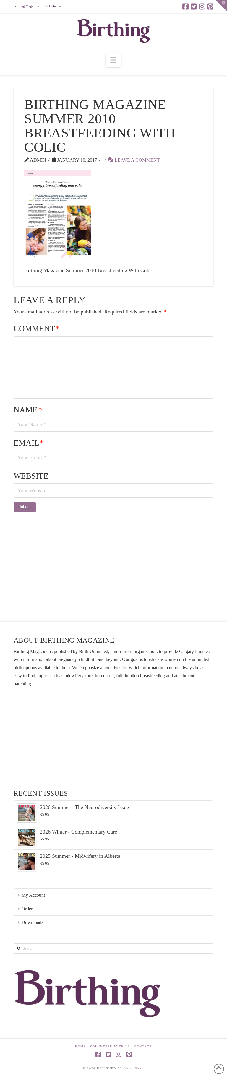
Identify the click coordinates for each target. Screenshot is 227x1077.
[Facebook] (185, 6)
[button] (113, 60)
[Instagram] (202, 6)
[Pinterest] (210, 6)
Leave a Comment (137, 160)
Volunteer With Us (110, 1046)
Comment (37, 328)
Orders (28, 908)
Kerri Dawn (134, 1068)
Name (28, 409)
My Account (33, 895)
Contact (143, 1046)
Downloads (32, 922)
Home (80, 1046)
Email (29, 442)
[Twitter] (194, 6)
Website (31, 476)
